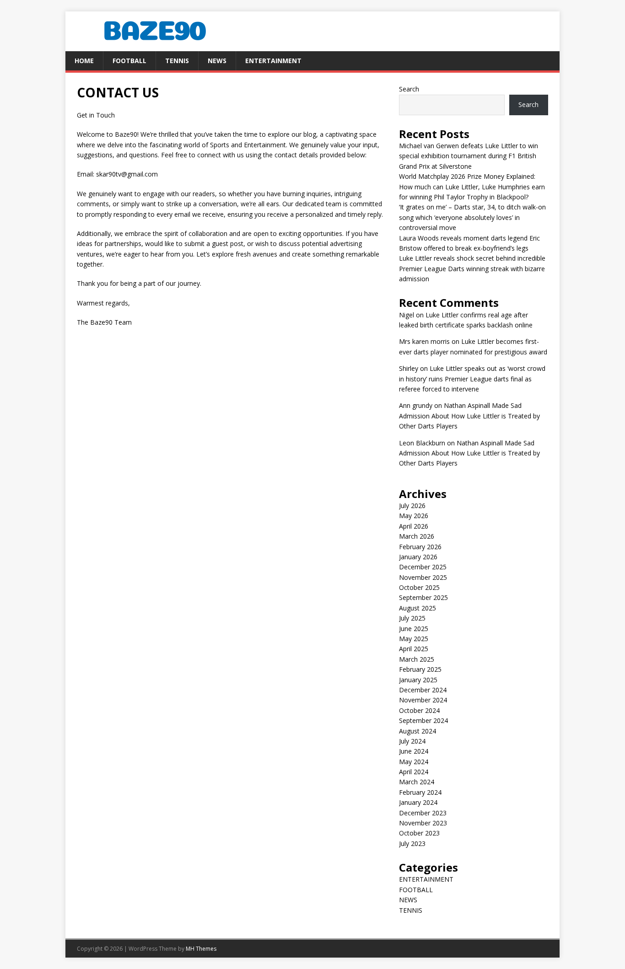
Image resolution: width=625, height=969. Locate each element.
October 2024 (419, 710)
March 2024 (416, 781)
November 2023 (423, 823)
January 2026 (418, 556)
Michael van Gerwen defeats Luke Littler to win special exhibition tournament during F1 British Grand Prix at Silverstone (468, 156)
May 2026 (413, 515)
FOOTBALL (129, 60)
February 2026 (420, 546)
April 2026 (413, 526)
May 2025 (413, 638)
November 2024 (423, 700)
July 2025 (412, 618)
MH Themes (201, 949)
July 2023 (412, 843)
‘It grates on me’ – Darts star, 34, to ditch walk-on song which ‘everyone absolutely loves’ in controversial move (472, 217)
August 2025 (417, 608)
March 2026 (416, 536)
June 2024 (413, 751)
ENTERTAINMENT (273, 60)
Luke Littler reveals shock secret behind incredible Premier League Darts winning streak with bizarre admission (472, 268)
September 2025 (423, 597)
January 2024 (418, 802)
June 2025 (413, 628)
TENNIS (177, 60)
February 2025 (420, 669)
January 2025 (418, 679)
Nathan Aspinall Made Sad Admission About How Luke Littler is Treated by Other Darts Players (469, 415)
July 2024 (412, 741)
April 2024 (413, 771)
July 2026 (412, 505)
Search (409, 89)
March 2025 (416, 659)
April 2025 (413, 648)
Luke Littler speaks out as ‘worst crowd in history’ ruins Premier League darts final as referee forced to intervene (472, 378)
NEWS (217, 60)
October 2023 (419, 833)
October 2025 (419, 587)
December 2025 (423, 566)
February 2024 (420, 792)
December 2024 (423, 689)
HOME (84, 60)
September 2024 (423, 720)
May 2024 (413, 761)
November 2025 (423, 577)
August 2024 (417, 731)
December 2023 (423, 812)
